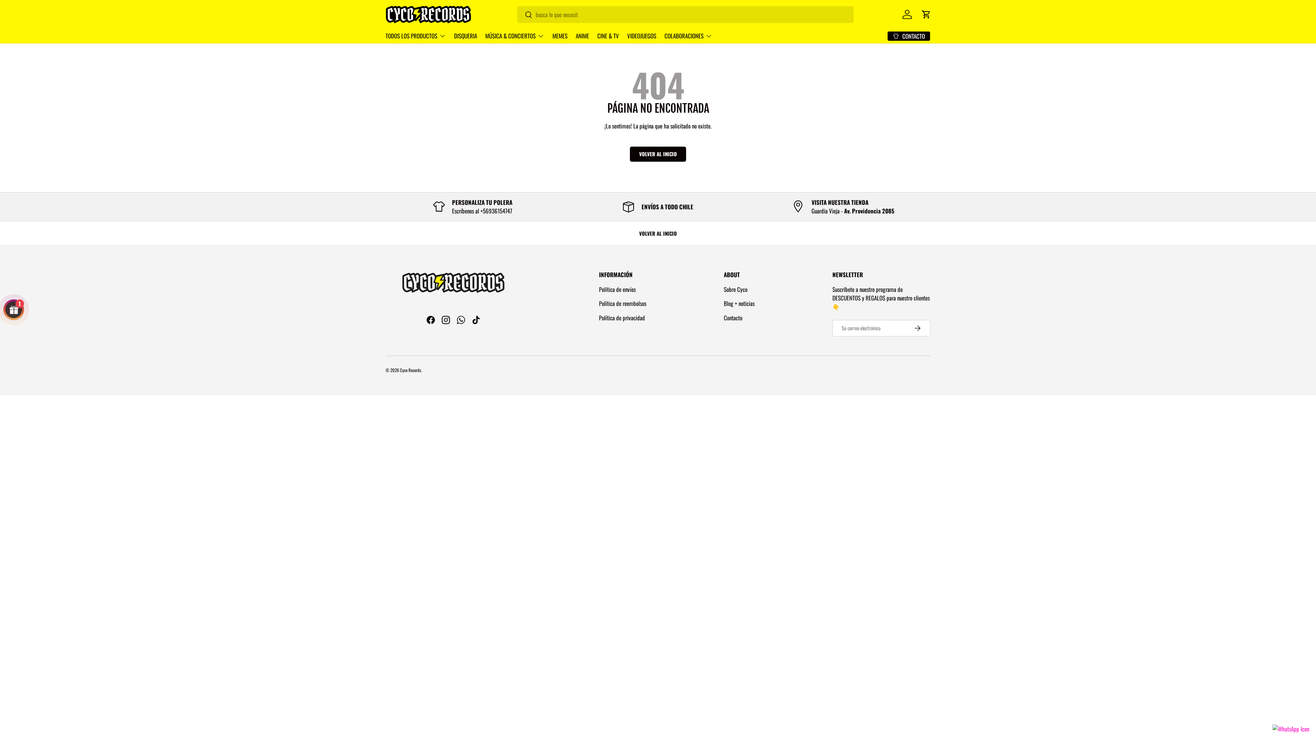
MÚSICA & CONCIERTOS (510, 36)
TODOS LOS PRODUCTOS (411, 36)
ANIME (582, 36)
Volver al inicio (658, 154)
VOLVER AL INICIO (658, 233)
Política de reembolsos (622, 303)
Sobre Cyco (735, 289)
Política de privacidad (622, 317)
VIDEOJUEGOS (641, 36)
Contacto (733, 317)
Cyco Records (410, 370)
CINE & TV (608, 36)
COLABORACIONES (684, 36)
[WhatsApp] (1290, 729)
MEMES (560, 36)
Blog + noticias (739, 303)
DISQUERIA (465, 36)
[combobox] (685, 14)
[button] (926, 14)
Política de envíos (617, 289)
